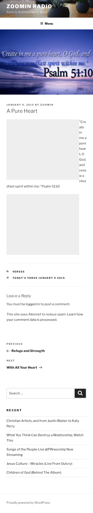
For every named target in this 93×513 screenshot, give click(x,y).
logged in (33, 304)
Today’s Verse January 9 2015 (39, 277)
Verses (19, 271)
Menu (49, 23)
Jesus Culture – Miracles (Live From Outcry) (39, 464)
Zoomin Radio (29, 6)
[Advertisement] (42, 149)
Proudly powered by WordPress (28, 502)
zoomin (46, 104)
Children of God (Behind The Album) (33, 472)
